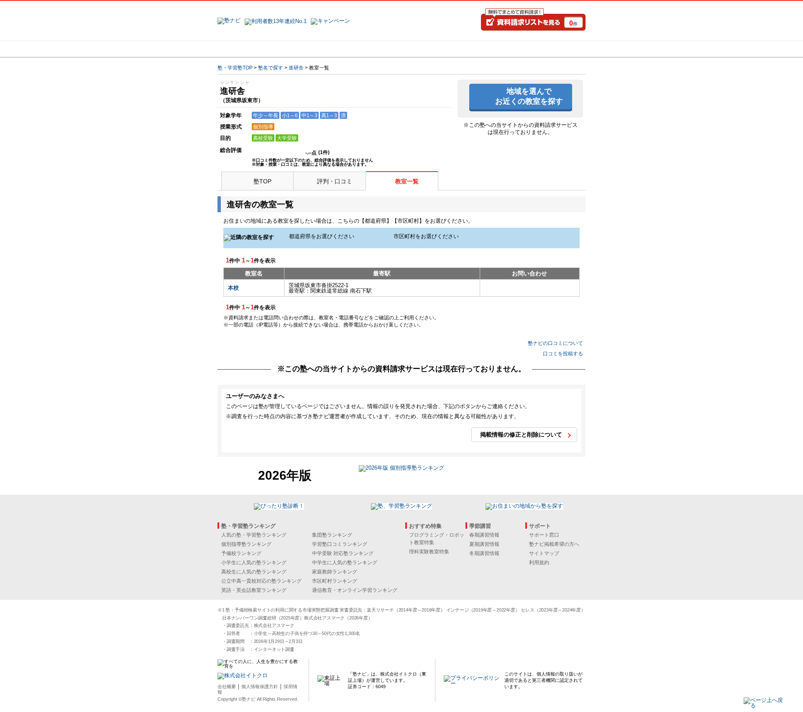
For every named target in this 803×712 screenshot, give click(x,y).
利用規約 (539, 562)
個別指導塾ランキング (246, 544)
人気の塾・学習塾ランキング (253, 535)
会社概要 (226, 686)
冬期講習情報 (484, 553)
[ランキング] (370, 49)
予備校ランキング (241, 553)
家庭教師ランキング (334, 572)
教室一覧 (407, 181)
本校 (233, 288)
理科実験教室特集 (429, 552)
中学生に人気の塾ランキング (344, 562)
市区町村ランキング (334, 581)
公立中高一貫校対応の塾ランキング (261, 581)
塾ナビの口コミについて (555, 343)
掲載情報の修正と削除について (521, 434)
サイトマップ (544, 553)
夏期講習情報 (484, 544)
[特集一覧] (492, 49)
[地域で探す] (248, 49)
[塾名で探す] (309, 49)
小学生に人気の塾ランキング (253, 562)
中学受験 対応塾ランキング (342, 553)
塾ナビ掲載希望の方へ (554, 544)
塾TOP (262, 181)
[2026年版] (401, 469)
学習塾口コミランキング (339, 544)
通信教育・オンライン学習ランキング (354, 590)
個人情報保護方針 (259, 686)
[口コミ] (431, 49)
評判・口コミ (334, 181)
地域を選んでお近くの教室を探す (529, 96)
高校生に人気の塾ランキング (253, 572)
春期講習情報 (484, 535)
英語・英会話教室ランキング (253, 590)
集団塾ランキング (332, 535)
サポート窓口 (544, 535)
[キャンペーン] (553, 49)
